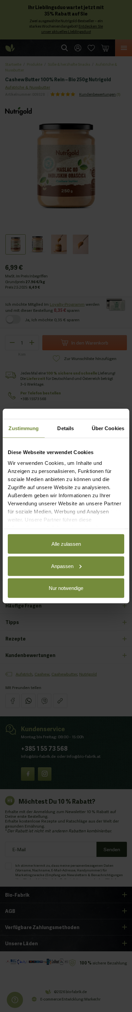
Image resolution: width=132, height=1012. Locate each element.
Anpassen (62, 566)
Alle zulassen (66, 544)
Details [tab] (65, 428)
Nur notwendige (66, 588)
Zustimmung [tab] (23, 428)
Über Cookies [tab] (108, 428)
